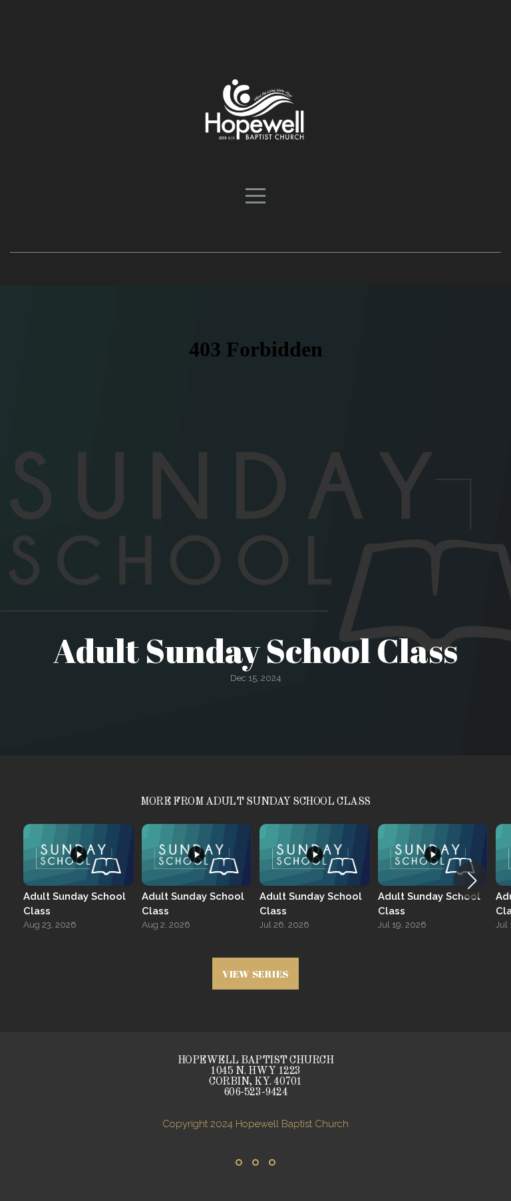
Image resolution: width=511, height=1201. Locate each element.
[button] (472, 880)
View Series (255, 973)
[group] (78, 881)
